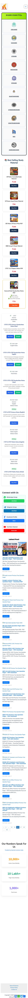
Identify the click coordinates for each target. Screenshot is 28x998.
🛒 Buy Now (14, 305)
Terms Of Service (14, 985)
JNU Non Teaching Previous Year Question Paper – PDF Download (13, 558)
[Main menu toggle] (25, 6)
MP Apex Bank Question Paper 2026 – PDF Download (14, 626)
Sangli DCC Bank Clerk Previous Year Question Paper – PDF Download (14, 605)
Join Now (14, 500)
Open (14, 520)
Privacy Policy (14, 987)
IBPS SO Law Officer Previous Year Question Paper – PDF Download (13, 785)
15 (14, 827)
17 (21, 827)
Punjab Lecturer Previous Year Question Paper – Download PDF (13, 581)
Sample (18, 336)
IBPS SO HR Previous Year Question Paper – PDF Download (14, 672)
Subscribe (14, 530)
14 (11, 827)
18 (24, 827)
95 (7, 829)
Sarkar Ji (10, 571)
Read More (6, 568)
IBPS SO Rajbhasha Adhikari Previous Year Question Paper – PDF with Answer (14, 809)
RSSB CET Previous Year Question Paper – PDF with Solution (13, 738)
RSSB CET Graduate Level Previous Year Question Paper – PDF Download (14, 762)
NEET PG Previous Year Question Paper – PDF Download (13, 715)
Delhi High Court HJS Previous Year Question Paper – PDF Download (13, 694)
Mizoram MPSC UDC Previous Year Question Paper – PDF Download (13, 649)
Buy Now (14, 185)
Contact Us (14, 989)
